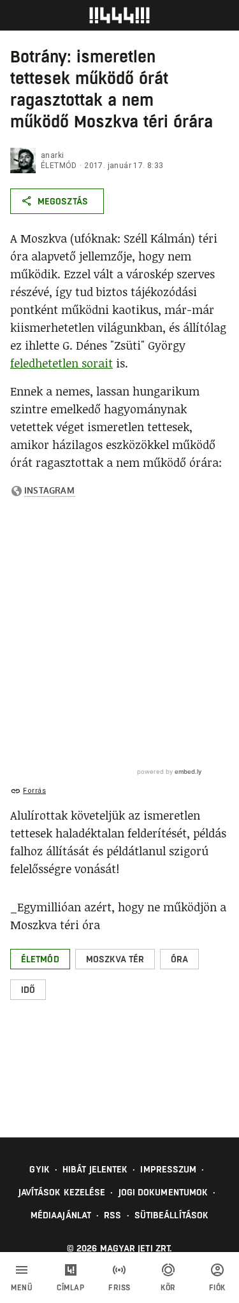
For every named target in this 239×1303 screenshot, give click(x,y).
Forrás (34, 791)
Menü (22, 1287)
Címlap (70, 1287)
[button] (40, 959)
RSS (112, 1215)
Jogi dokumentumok (163, 1192)
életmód (59, 165)
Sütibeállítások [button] (171, 1215)
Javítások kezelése (62, 1192)
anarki (52, 155)
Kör (168, 1287)
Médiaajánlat (61, 1215)
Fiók (217, 1287)
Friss (119, 1287)
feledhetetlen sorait (61, 363)
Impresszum (168, 1169)
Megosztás (63, 201)
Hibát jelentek (94, 1169)
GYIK (39, 1169)
